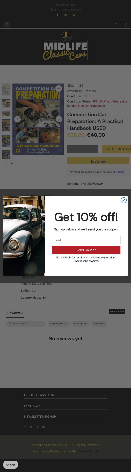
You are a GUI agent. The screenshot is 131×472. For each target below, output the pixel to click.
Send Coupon (86, 250)
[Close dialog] (124, 200)
